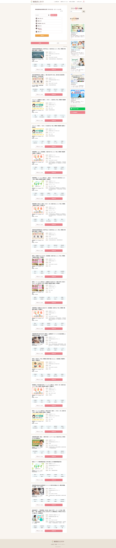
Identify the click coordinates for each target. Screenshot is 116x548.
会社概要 (52, 544)
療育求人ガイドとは (64, 1)
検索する (42, 35)
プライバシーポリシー (61, 544)
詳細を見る (54, 69)
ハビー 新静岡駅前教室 (36, 522)
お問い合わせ (79, 1)
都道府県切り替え (54, 15)
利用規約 (56, 544)
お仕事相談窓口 (74, 112)
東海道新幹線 (36, 4)
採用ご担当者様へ (72, 1)
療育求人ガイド (32, 4)
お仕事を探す (57, 1)
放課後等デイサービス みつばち (37, 344)
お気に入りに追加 (39, 69)
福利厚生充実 (40, 4)
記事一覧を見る (73, 105)
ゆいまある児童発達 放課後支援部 (37, 85)
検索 (83, 11)
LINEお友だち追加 (75, 108)
